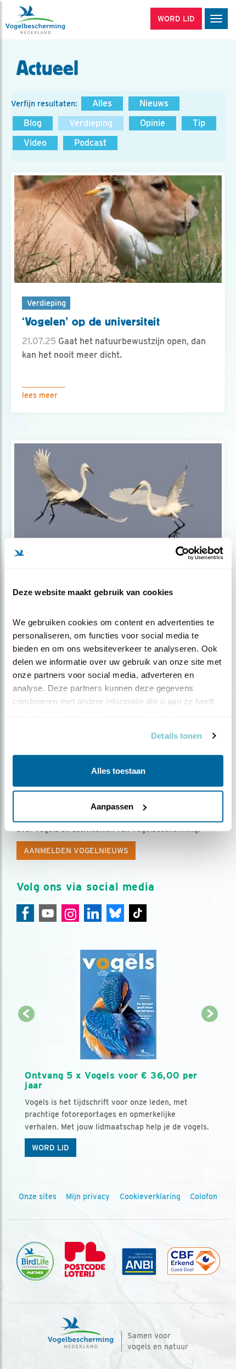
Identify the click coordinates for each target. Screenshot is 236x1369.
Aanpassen (112, 806)
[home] (54, 19)
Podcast (90, 143)
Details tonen (176, 735)
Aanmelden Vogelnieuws (76, 850)
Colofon (203, 1196)
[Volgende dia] (210, 1089)
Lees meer (40, 395)
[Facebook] (25, 913)
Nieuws (153, 103)
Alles (102, 103)
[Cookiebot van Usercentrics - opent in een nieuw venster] (175, 553)
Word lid (50, 1147)
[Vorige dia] (26, 1089)
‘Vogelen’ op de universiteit (91, 321)
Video (35, 143)
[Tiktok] (138, 913)
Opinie (152, 123)
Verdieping (91, 123)
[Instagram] (70, 913)
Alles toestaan (118, 770)
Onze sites (38, 1196)
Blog (33, 123)
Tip (199, 123)
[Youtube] (48, 913)
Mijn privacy (88, 1196)
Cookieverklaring (150, 1196)
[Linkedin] (93, 913)
